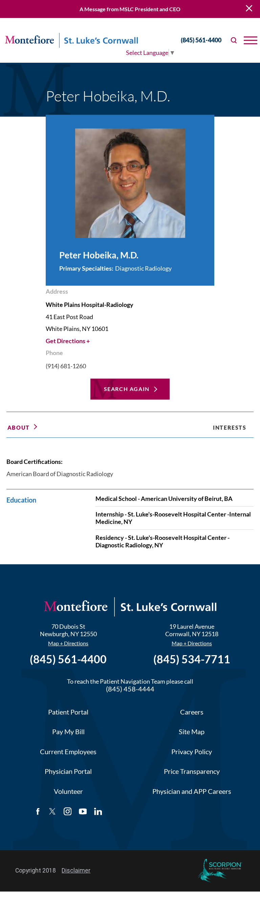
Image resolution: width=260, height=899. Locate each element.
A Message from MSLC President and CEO (130, 9)
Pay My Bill (68, 732)
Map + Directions (68, 643)
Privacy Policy (191, 752)
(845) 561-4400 (201, 40)
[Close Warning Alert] (249, 9)
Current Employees (68, 752)
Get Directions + (68, 341)
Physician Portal (68, 771)
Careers (191, 712)
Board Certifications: (34, 461)
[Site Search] (234, 40)
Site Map (191, 732)
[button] (250, 40)
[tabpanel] (130, 496)
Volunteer (68, 791)
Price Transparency (192, 771)
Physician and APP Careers (191, 791)
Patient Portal (68, 712)
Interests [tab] (229, 427)
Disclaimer (76, 870)
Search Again (127, 389)
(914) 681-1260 (66, 366)
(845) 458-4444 (130, 689)
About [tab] (18, 427)
